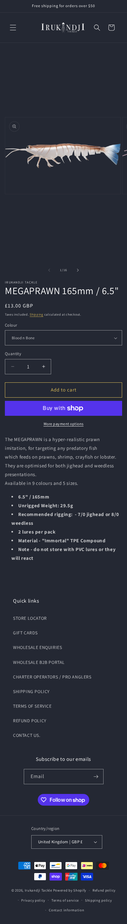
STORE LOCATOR (30, 618)
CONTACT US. (26, 735)
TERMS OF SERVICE (32, 706)
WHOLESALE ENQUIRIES (37, 647)
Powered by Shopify (70, 890)
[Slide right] (78, 270)
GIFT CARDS (25, 633)
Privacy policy (33, 900)
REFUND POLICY (30, 721)
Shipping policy (98, 900)
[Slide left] (49, 270)
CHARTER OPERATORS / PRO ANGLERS (52, 677)
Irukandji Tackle (38, 890)
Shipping (36, 314)
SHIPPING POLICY (31, 691)
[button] (13, 27)
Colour (11, 325)
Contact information (66, 910)
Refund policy (104, 890)
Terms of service (65, 900)
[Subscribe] (96, 776)
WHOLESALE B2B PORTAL (39, 662)
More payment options (64, 423)
